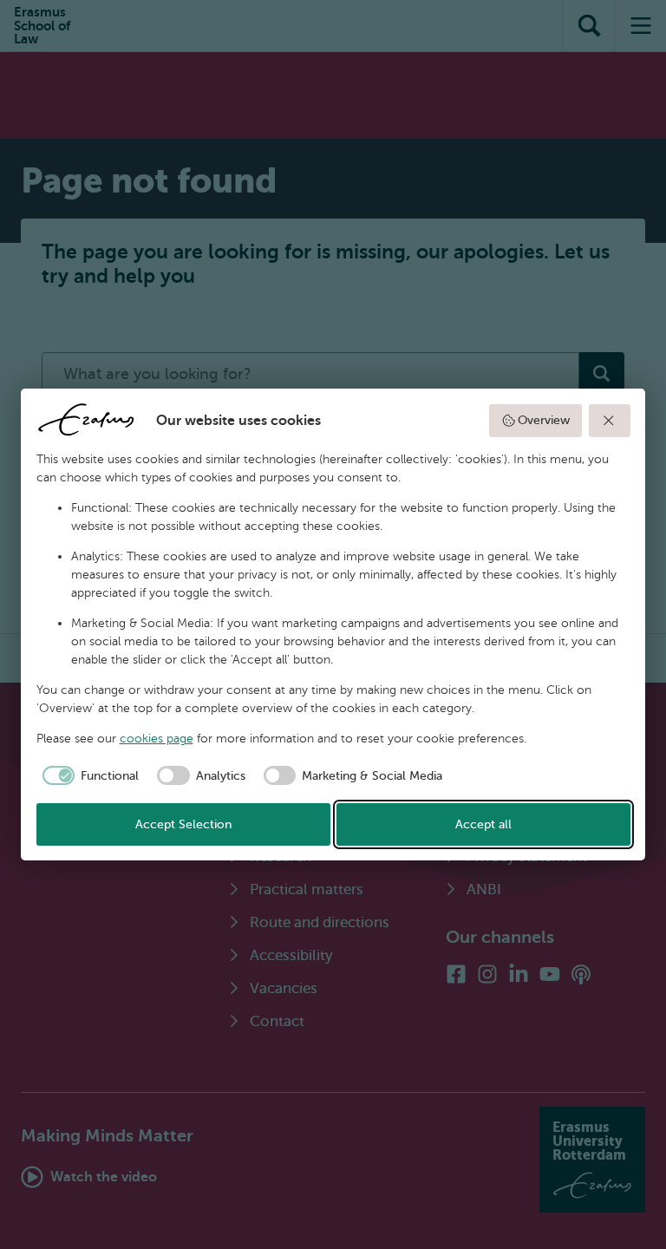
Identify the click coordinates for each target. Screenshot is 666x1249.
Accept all (483, 824)
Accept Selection (183, 824)
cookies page (156, 738)
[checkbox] (88, 775)
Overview (544, 420)
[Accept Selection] (609, 420)
